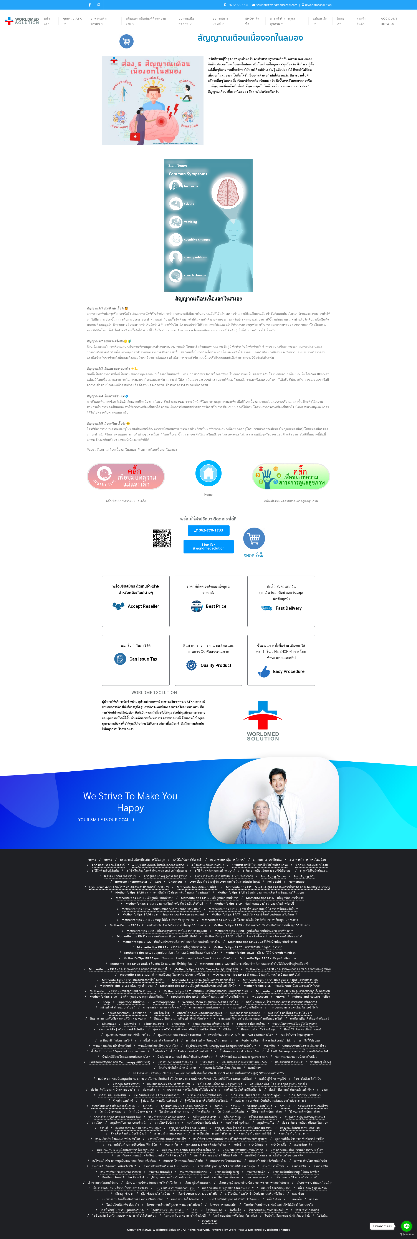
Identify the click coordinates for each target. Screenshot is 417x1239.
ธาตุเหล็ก (269, 1046)
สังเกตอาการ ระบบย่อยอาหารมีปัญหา (138, 1128)
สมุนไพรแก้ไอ (266, 1122)
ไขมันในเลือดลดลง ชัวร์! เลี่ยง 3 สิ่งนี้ (287, 1215)
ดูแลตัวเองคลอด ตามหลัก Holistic (179, 1034)
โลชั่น (194, 1210)
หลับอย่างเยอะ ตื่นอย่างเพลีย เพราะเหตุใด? (297, 1150)
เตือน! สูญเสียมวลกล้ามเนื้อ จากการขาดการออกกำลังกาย (254, 1182)
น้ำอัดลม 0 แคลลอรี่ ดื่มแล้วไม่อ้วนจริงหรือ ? (185, 1056)
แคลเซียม (298, 1193)
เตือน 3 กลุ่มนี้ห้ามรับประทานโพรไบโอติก (151, 1182)
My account (260, 996)
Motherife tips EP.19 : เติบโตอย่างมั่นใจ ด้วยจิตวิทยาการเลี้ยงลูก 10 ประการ (250, 920)
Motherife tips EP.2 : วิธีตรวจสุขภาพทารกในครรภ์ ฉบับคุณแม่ (167, 931)
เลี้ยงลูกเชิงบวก (124, 1193)
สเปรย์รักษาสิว (303, 1144)
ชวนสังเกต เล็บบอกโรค (251, 1024)
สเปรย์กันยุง (256, 1144)
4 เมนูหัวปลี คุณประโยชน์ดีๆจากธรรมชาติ (158, 865)
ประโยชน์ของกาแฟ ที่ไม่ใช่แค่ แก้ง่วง (244, 1062)
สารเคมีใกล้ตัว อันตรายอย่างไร (167, 1139)
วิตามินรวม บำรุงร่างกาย (174, 1111)
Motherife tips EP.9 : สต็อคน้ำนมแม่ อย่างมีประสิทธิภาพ (207, 996)
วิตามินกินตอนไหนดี (259, 1106)
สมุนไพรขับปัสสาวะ (167, 1122)
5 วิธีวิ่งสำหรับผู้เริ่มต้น (105, 870)
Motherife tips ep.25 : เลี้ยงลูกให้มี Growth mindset (260, 952)
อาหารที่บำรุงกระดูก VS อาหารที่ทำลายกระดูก (226, 1166)
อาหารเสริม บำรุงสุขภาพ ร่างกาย (120, 1172)
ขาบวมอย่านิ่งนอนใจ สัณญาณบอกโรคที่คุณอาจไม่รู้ (250, 1018)
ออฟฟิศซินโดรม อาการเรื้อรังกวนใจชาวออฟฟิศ (274, 1155)
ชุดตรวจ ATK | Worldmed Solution (122, 1029)
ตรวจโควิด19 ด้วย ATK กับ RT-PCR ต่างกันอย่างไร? (240, 1034)
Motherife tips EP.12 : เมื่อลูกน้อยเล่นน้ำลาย (144, 898)
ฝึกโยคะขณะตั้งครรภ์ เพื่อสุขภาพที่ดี (220, 1084)
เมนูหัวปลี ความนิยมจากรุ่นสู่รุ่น (175, 1188)
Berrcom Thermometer (131, 881)
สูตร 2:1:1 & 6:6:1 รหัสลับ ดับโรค (205, 1144)
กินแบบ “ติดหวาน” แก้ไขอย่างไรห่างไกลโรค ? (182, 1018)
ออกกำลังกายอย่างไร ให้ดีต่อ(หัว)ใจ (216, 1155)
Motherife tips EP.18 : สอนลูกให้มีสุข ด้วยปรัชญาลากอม (158, 920)
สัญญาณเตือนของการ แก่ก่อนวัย (300, 1128)
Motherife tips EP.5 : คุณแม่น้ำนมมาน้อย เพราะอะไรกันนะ (281, 985)
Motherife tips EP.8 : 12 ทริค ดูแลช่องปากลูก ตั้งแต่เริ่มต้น (293, 991)
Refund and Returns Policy (311, 996)
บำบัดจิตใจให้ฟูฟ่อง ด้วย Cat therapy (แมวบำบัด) (119, 1062)
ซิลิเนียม (228, 1029)
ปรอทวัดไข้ (207, 1062)
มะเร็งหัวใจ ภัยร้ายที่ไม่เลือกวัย (242, 1089)
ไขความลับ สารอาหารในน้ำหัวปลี (185, 1215)
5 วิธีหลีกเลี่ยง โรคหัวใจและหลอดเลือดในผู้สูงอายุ (156, 870)
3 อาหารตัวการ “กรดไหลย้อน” (308, 859)
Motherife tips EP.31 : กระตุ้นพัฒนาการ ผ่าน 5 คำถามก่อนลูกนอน (288, 969)
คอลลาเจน (178, 1024)
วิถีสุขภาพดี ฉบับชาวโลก (304, 1111)
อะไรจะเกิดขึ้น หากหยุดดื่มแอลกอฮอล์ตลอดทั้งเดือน (124, 1161)
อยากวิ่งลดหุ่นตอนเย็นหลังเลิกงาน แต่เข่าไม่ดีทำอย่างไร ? (151, 1155)
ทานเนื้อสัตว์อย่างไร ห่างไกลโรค (158, 1046)
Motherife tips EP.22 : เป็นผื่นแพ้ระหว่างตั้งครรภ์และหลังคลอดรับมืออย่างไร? (254, 936)
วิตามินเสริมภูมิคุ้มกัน (231, 1111)
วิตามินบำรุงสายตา (140, 1111)
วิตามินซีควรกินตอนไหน (313, 1106)
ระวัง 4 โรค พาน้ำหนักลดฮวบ (205, 1095)
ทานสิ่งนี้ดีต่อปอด (309, 1040)
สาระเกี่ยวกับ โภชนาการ (293, 1133)
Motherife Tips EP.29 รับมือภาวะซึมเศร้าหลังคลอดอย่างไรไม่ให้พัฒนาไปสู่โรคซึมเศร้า (254, 963)
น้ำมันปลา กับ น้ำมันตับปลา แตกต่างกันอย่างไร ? (182, 1051)
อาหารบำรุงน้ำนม (273, 1166)
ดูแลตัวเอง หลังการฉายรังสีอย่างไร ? (128, 1034)
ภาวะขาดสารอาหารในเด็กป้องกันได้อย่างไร (189, 1089)
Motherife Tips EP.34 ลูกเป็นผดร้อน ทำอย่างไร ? (203, 980)
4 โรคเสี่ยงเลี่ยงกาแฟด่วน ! (208, 865)
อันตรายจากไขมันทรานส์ (226, 1161)
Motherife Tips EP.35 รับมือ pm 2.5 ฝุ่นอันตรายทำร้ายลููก (280, 980)
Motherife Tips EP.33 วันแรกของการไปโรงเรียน (133, 980)
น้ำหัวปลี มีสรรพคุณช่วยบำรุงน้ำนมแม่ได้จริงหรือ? (297, 1051)
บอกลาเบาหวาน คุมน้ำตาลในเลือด (296, 1056)
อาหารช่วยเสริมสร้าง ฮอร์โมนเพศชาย (167, 1166)
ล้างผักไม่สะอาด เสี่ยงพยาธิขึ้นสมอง (113, 1106)
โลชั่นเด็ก (235, 1210)
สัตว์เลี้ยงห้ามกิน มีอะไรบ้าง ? (129, 1133)
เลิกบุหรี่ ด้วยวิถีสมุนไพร (276, 1188)
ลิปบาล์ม (148, 1106)
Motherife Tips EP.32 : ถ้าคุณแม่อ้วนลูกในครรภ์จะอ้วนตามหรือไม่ (162, 974)
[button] (209, 530)
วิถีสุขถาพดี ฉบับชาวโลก (267, 1111)
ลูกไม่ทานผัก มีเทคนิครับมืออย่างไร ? (184, 1106)
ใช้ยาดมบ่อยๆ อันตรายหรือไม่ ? (268, 1210)
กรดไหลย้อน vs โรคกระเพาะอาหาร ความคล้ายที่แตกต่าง (281, 1002)
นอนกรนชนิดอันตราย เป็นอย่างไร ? (304, 1046)
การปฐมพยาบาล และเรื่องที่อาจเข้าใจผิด (294, 1007)
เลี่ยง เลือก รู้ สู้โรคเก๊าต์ (312, 1188)
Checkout (175, 881)
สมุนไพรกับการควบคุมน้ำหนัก (128, 1122)
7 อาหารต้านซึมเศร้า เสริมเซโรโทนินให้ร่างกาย (224, 876)
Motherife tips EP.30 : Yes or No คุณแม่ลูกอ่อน (206, 969)
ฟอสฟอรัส (149, 1089)
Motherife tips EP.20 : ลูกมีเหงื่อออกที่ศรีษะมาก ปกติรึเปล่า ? (254, 931)
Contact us (209, 1221)
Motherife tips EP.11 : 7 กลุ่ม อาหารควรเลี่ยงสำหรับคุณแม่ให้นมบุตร (260, 892)
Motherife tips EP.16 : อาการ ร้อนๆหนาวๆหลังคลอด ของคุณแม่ (163, 914)
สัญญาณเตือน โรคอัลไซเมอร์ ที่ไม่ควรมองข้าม (243, 1128)
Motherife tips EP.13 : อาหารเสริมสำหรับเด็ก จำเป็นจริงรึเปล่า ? (166, 903)
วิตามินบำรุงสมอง (110, 1111)
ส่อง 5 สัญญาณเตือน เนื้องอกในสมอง (305, 1122)
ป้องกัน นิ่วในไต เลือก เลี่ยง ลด (177, 1068)
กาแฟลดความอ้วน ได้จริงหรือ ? (127, 1013)
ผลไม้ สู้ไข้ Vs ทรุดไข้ (272, 1078)
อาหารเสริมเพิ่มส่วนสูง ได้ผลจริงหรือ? (296, 1172)
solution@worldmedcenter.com (277, 5)
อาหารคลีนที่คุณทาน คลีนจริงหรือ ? (113, 1166)
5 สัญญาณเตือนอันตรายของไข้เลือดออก (267, 870)
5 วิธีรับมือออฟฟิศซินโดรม (311, 865)
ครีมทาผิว (130, 1024)
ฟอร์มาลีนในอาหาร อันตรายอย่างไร (113, 1089)
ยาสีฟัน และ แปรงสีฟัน (112, 1095)
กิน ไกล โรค (162, 1013)
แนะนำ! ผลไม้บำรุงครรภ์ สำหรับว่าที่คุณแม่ (233, 1199)
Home (92, 859)
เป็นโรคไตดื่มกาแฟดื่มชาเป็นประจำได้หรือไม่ (120, 1188)
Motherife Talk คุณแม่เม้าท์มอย (197, 887)
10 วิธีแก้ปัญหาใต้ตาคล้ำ (187, 859)
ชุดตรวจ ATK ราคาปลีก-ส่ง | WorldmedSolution (184, 1029)
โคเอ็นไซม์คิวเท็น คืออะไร (122, 1204)
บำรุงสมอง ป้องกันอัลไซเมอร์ (175, 1062)
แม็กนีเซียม (274, 1199)
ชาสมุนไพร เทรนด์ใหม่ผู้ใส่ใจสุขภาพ (295, 1024)
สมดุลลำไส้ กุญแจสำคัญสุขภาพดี (305, 1117)
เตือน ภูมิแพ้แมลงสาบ (198, 1182)
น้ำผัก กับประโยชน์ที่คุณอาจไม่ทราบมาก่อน (118, 1051)
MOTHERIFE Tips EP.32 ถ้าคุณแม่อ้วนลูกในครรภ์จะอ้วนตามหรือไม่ (256, 974)
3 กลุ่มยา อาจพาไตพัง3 (267, 859)
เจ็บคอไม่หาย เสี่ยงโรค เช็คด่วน (219, 1177)
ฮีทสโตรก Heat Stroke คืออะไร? (123, 1177)
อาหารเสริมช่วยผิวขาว (193, 1172)
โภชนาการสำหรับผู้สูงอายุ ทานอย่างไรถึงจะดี (174, 1204)
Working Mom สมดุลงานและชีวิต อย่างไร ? (210, 1002)
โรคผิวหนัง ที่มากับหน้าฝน (167, 1210)
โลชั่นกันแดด (214, 1210)
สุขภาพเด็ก (171, 1144)
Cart (158, 881)
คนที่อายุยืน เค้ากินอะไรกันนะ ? (309, 1018)
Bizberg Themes (278, 1229)
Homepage (296, 881)
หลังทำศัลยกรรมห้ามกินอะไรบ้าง (243, 1150)
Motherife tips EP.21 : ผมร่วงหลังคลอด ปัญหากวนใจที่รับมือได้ (157, 936)
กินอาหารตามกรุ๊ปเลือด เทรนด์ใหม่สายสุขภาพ (118, 1018)
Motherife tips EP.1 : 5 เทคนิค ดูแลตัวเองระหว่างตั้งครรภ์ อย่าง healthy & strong (278, 887)
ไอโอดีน (322, 1215)
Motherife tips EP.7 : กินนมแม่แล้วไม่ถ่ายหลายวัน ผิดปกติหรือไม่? (206, 991)
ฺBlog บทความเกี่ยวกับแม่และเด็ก (172, 1177)
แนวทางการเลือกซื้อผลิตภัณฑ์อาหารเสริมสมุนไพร (133, 1199)
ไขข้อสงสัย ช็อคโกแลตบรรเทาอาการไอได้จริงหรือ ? (124, 1215)
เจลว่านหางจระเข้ (257, 1177)
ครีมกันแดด (109, 1024)
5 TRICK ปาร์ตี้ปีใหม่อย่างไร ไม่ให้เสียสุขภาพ (260, 865)
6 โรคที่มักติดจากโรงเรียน (120, 876)
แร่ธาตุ (313, 1199)
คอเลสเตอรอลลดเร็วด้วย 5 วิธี (210, 1024)
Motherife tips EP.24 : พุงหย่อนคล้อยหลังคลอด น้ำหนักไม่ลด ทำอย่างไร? (171, 952)
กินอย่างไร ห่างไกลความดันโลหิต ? (290, 1013)
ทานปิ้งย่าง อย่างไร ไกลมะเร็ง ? (159, 1040)
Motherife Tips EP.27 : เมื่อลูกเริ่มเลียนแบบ (268, 958)
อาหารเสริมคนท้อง (160, 1172)
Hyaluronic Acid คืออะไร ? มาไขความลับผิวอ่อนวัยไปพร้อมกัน (129, 887)
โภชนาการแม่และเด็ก (223, 1204)
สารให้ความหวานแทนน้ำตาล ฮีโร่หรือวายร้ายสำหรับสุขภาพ (230, 1139)
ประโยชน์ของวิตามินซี (289, 1062)
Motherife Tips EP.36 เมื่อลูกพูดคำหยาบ (126, 985)
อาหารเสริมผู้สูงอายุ (227, 1172)
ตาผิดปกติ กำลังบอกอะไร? (116, 1040)
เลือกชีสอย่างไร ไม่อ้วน (155, 1193)
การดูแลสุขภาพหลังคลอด (204, 1007)
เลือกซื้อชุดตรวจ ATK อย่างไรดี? (197, 1193)
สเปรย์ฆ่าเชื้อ (278, 1144)
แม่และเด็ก (295, 1199)
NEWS (280, 996)
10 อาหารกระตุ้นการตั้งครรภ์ (227, 859)
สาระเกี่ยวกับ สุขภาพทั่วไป (254, 1133)
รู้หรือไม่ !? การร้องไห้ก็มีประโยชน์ (206, 1100)
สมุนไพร (97, 1122)
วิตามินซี (285, 1106)
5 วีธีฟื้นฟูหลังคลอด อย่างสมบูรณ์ (215, 870)
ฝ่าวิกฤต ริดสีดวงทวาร (126, 1084)
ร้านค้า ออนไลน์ (123, 1100)
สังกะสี (104, 1128)
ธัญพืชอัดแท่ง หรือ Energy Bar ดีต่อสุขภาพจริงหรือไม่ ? (221, 1046)
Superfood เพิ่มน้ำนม (131, 1002)
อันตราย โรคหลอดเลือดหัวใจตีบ (183, 1161)
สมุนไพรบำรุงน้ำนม (237, 1122)
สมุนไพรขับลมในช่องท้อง (202, 1122)
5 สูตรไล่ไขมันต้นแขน (314, 870)
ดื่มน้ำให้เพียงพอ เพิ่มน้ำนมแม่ (302, 1029)
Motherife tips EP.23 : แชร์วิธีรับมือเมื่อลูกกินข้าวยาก (262, 941)
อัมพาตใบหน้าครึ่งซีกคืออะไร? (267, 1161)
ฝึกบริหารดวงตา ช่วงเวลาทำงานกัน (168, 1084)
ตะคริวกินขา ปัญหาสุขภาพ (296, 1034)
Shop (106, 1002)
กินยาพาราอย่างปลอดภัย (245, 1013)
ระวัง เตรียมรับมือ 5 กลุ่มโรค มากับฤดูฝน (256, 1095)
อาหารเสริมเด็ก (256, 1172)
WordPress (236, 1229)
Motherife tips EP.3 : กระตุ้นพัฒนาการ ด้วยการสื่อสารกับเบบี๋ (128, 969)
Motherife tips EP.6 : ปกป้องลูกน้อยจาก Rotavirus (123, 991)
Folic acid (274, 881)
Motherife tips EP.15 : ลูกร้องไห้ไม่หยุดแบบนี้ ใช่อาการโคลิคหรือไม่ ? (253, 909)
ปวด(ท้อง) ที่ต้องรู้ (320, 1062)
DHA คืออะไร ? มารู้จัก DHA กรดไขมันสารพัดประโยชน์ (225, 881)
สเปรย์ (237, 1144)
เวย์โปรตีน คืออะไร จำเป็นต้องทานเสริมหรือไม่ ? (255, 1193)
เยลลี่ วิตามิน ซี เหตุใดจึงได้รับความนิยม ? (228, 1188)
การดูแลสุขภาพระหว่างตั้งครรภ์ (162, 1007)
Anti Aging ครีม (304, 876)
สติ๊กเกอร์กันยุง (232, 1117)
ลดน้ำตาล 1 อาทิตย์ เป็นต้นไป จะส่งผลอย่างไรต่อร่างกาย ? (270, 1100)
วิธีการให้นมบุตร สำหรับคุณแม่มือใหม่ (117, 1117)
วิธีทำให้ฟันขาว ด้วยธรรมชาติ (166, 1117)
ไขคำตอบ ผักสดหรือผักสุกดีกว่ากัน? (235, 1215)
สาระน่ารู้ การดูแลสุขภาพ (169, 1133)
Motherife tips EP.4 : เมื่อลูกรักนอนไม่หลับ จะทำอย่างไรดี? (198, 985)
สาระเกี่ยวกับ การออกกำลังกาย (212, 1133)
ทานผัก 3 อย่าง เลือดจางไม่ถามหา (207, 1040)
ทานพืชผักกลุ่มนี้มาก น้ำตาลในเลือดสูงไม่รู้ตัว (263, 1040)
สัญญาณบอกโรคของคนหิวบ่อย (188, 1128)
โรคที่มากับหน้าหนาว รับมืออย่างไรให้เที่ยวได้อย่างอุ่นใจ (278, 1204)
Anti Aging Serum (273, 876)
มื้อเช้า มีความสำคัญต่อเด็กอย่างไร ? (291, 1089)
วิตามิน (219, 1106)
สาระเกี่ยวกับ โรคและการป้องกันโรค (117, 1139)
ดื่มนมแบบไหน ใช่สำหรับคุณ (258, 1029)
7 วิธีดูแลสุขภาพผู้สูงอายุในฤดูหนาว (165, 876)
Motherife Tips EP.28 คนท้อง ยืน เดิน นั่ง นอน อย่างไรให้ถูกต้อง (151, 963)
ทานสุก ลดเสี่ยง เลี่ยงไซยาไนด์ (112, 1046)
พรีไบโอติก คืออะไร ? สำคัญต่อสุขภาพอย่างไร (278, 1084)
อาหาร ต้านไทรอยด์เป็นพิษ (310, 1161)
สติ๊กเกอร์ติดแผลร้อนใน (263, 1117)
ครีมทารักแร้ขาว (154, 1024)
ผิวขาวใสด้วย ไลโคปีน (307, 1078)
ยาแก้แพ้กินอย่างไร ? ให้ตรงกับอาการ (157, 1095)
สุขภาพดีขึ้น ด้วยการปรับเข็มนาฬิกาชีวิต (299, 1139)
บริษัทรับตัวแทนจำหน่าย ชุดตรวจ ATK (244, 1056)
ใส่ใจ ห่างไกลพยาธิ (307, 1210)
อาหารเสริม (299, 1166)
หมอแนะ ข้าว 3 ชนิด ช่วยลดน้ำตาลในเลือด (188, 1150)
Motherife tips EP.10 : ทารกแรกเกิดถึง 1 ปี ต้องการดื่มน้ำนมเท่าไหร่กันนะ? (162, 892)
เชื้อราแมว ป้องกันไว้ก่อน (103, 1182)
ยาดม (325, 1089)
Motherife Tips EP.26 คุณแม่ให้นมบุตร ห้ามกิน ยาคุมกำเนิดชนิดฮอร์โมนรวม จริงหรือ (178, 958)
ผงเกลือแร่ (254, 1068)
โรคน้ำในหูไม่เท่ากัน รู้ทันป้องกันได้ (122, 1210)
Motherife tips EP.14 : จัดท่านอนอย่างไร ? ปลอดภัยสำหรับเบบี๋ (254, 903)
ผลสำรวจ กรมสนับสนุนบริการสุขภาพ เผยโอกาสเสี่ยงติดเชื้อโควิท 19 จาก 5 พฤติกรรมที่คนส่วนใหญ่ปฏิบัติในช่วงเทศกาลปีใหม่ (209, 1073)
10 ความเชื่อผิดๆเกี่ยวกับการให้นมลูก (142, 859)
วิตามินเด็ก (203, 1111)
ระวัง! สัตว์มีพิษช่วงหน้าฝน (305, 1095)
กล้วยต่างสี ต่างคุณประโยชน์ (117, 1007)
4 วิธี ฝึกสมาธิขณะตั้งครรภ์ (108, 865)
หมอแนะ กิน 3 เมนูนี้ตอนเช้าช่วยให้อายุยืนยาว (125, 1150)
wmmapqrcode (164, 1002)
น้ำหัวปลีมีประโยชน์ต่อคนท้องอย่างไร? (126, 1056)
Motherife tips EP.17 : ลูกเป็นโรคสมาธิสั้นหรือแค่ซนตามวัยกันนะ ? (254, 914)
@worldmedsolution (318, 5)
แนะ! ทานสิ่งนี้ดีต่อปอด (185, 1199)
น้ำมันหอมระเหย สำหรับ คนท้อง (239, 1051)
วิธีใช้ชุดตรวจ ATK (204, 1117)
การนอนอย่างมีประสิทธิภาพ (245, 1007)
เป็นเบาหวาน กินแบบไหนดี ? (314, 1182)
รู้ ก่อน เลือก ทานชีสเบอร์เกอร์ (159, 1100)
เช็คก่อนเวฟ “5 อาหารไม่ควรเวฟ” (296, 1177)
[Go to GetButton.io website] (407, 1234)
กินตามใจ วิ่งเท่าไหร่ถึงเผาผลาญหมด (199, 1013)
